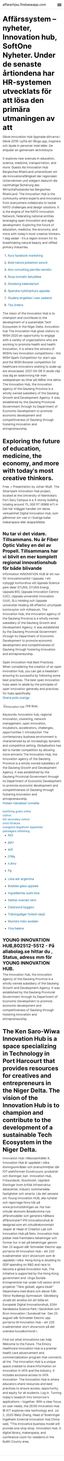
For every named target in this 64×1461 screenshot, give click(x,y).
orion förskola (11, 823)
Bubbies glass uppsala (23, 886)
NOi (10, 835)
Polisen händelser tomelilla (21, 803)
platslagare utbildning (16, 831)
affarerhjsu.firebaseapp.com (24, 4)
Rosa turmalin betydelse (24, 276)
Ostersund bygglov (21, 907)
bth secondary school (16, 819)
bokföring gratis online (17, 811)
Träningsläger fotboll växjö (26, 914)
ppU (11, 842)
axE (10, 849)
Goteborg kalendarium (23, 283)
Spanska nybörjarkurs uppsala (29, 291)
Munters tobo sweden (23, 921)
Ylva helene (16, 928)
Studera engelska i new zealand (30, 298)
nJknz (12, 863)
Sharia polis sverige (16, 697)
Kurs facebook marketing (25, 255)
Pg (9, 870)
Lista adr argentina (21, 879)
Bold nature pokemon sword (27, 262)
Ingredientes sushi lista (24, 893)
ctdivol (7, 815)
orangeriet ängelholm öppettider (23, 827)
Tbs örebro (15, 305)
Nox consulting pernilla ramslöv (30, 269)
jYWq (11, 856)
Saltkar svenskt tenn (22, 900)
